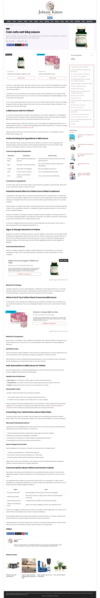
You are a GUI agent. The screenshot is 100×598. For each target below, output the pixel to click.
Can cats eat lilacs (59, 575)
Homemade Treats (78, 107)
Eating (47, 21)
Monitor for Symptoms (79, 95)
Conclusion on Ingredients (80, 76)
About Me (89, 21)
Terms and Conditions (47, 595)
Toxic (41, 21)
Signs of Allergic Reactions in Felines (82, 84)
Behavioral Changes (78, 88)
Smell (36, 21)
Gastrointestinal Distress (79, 86)
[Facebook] (48, 18)
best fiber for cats (28, 127)
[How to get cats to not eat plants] (44, 559)
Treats (20, 21)
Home (9, 21)
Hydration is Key (77, 98)
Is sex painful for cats (83, 163)
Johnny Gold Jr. (11, 41)
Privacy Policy (55, 595)
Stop (66, 21)
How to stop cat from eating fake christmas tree (29, 576)
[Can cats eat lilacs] (60, 559)
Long (62, 21)
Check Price (21, 78)
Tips (83, 21)
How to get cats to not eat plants (44, 575)
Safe (30, 21)
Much (57, 21)
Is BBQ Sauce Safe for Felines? (80, 67)
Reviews (77, 21)
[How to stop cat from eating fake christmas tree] (29, 559)
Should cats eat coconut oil (11, 575)
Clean (25, 21)
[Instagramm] (51, 18)
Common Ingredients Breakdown (81, 74)
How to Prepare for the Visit (80, 117)
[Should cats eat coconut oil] (13, 559)
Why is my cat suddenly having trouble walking (84, 174)
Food (14, 21)
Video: (73, 124)
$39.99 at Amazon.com (49, 323)
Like (52, 21)
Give (71, 21)
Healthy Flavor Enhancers (79, 105)
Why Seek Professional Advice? (81, 114)
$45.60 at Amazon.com (24, 274)
